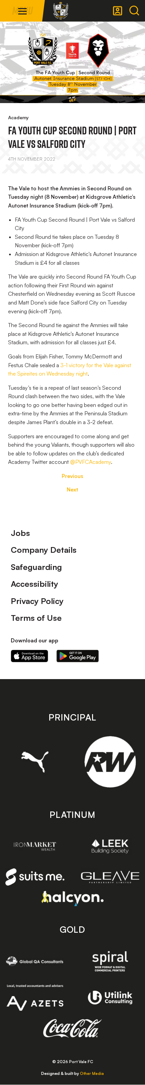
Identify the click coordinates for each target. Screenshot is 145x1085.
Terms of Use (36, 618)
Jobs (20, 533)
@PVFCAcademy (90, 461)
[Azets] (34, 997)
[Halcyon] (72, 898)
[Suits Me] (34, 876)
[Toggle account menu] (117, 11)
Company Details (44, 550)
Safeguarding (36, 567)
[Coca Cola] (72, 1028)
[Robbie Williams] (110, 761)
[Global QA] (34, 961)
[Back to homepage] (60, 11)
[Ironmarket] (34, 846)
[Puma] (34, 762)
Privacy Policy (37, 601)
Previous (72, 476)
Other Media (92, 1073)
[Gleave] (110, 877)
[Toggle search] (134, 11)
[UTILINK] (110, 998)
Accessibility (34, 584)
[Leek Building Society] (110, 846)
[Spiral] (110, 961)
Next (72, 489)
